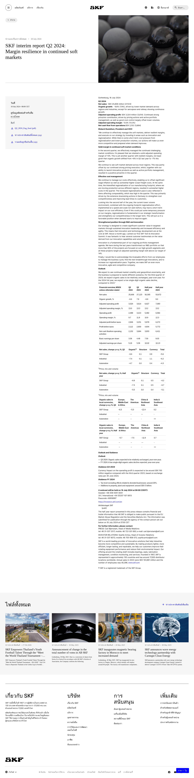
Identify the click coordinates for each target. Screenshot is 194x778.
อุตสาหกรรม (72, 717)
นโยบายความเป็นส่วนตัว (75, 772)
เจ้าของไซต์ (91, 772)
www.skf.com (134, 563)
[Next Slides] (182, 647)
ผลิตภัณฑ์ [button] (19, 7)
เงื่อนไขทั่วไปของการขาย (106, 772)
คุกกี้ (119, 772)
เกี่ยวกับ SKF (72, 703)
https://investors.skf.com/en (110, 502)
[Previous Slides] (11, 647)
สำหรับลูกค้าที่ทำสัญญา (170, 712)
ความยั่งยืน (72, 722)
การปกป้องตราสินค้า (169, 703)
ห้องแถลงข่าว (73, 744)
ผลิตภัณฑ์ (71, 708)
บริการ (70, 712)
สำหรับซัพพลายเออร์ (169, 708)
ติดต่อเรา (118, 723)
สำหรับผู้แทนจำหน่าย (169, 717)
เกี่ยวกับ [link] (40, 7)
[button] (146, 8)
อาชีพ (69, 740)
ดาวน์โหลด (15, 116)
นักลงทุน (71, 735)
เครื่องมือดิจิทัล (120, 714)
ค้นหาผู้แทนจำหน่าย (123, 709)
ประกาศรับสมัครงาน (169, 722)
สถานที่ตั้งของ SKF (122, 718)
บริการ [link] (30, 7)
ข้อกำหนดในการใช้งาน (56, 772)
